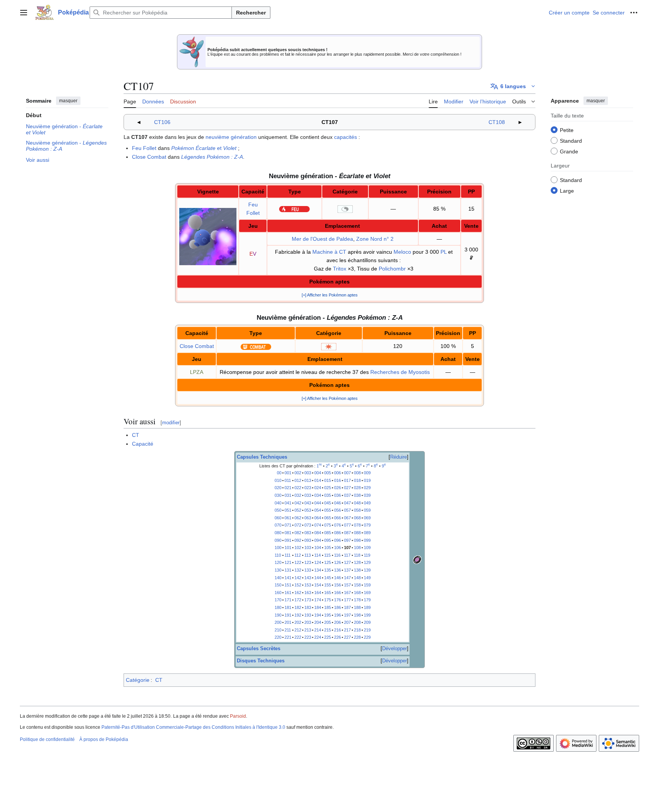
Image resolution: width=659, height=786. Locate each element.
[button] (24, 12)
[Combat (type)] (256, 346)
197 (347, 615)
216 (337, 630)
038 (357, 495)
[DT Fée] (417, 559)
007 (347, 472)
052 (297, 510)
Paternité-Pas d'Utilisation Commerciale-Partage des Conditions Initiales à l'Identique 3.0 (193, 727)
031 (287, 495)
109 (367, 547)
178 (357, 600)
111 (287, 555)
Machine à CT (329, 252)
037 (347, 495)
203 (307, 622)
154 (317, 585)
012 (297, 480)
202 (297, 622)
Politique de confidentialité (47, 739)
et (203, 148)
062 (297, 517)
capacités (345, 137)
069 (367, 517)
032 (297, 495)
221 (287, 637)
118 (357, 555)
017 (347, 480)
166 (337, 592)
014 (317, 480)
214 (317, 630)
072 (297, 525)
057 (347, 510)
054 (317, 510)
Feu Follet (144, 148)
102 (297, 547)
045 (327, 503)
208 (357, 622)
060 (278, 517)
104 (317, 547)
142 (297, 577)
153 (307, 585)
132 (297, 570)
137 (347, 570)
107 (347, 547)
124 (317, 562)
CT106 (162, 122)
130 (278, 570)
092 (297, 540)
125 (327, 562)
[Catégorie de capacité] (345, 209)
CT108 (497, 122)
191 (287, 615)
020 (278, 487)
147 (347, 577)
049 (367, 503)
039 (367, 495)
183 (307, 607)
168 (357, 592)
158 (357, 585)
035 (327, 495)
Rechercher (251, 13)
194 (317, 615)
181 (287, 607)
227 (347, 637)
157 (347, 585)
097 (347, 540)
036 (337, 495)
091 (287, 540)
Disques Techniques (260, 661)
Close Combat (149, 157)
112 (297, 555)
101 (287, 547)
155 (327, 585)
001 (287, 472)
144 (317, 577)
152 (297, 585)
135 (327, 570)
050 (278, 510)
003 (307, 472)
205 (327, 622)
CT (135, 435)
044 (317, 503)
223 (307, 637)
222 (297, 637)
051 (287, 510)
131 (287, 570)
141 (287, 577)
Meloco (402, 252)
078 (357, 525)
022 (297, 487)
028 (357, 487)
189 (367, 607)
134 (317, 570)
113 (307, 555)
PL (443, 252)
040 (278, 503)
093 (307, 540)
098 (357, 540)
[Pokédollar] (471, 258)
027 (347, 487)
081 (287, 532)
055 (327, 510)
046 (337, 503)
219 (367, 630)
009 (367, 472)
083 (307, 532)
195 (327, 615)
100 (278, 547)
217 (347, 630)
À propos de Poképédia (103, 739)
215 (327, 630)
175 (327, 600)
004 (317, 472)
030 (278, 495)
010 (278, 480)
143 (307, 577)
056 (337, 510)
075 (327, 525)
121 (287, 562)
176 (337, 600)
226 (337, 637)
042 (297, 503)
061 (287, 517)
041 (287, 503)
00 (279, 472)
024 (317, 487)
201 (287, 622)
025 (327, 487)
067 (347, 517)
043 (307, 503)
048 (357, 503)
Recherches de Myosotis (400, 372)
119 (367, 555)
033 (307, 495)
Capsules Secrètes (258, 648)
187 (347, 607)
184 (317, 607)
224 (317, 637)
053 (307, 510)
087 (347, 532)
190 (278, 615)
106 (337, 547)
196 (337, 615)
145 (327, 577)
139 (367, 570)
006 (337, 472)
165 (327, 592)
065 (327, 517)
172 (297, 600)
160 (278, 592)
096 (337, 540)
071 (287, 525)
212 (297, 630)
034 (317, 495)
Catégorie (137, 680)
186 (337, 607)
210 (278, 630)
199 (367, 615)
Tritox (339, 269)
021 (287, 487)
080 (278, 532)
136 (337, 570)
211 (287, 630)
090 (278, 540)
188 (357, 607)
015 (327, 480)
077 (347, 525)
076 (337, 525)
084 (317, 532)
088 (357, 532)
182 (297, 607)
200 (278, 622)
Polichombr (392, 269)
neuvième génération (231, 137)
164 (317, 592)
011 (287, 480)
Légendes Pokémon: (212, 157)
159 (367, 585)
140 (278, 577)
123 (307, 562)
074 (317, 525)
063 (307, 517)
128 (357, 562)
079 (367, 525)
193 (307, 615)
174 (317, 600)
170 (278, 600)
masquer (68, 100)
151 (287, 585)
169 (367, 592)
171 (287, 600)
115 (327, 555)
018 (357, 480)
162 (297, 592)
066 (337, 517)
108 (357, 547)
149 (367, 577)
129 (367, 562)
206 (337, 622)
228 (357, 637)
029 (367, 487)
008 (357, 472)
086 (337, 532)
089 (367, 532)
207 (347, 622)
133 (307, 570)
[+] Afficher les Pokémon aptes (330, 295)
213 (307, 630)
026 (337, 487)
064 (317, 517)
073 (307, 525)
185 (327, 607)
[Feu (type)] (294, 209)
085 (327, 532)
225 (327, 637)
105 (327, 547)
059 (367, 510)
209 (367, 622)
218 (357, 630)
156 (337, 585)
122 (297, 562)
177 (347, 600)
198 (357, 615)
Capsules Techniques (262, 457)
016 (337, 480)
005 (327, 472)
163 (307, 592)
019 (367, 480)
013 (307, 480)
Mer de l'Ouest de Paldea (322, 239)
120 (278, 562)
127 (347, 562)
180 (278, 607)
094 (317, 540)
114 (317, 555)
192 (297, 615)
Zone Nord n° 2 (375, 239)
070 (278, 525)
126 (337, 562)
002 (297, 472)
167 (347, 592)
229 (367, 637)
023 (307, 487)
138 (357, 570)
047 (347, 503)
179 (367, 600)
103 (307, 547)
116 (337, 555)
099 (367, 540)
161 (287, 592)
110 (278, 555)
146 (337, 577)
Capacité (142, 444)
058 (357, 510)
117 (347, 555)
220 (278, 637)
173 (307, 600)
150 (278, 585)
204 (317, 622)
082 (297, 532)
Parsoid (238, 716)
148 (357, 577)
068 (357, 517)
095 (327, 540)
